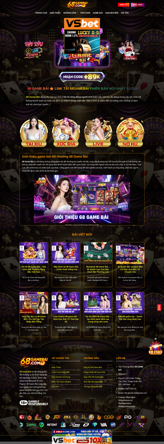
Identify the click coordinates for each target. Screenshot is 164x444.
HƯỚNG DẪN (69, 13)
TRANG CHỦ (41, 13)
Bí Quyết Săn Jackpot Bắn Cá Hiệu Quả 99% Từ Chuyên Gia (130, 269)
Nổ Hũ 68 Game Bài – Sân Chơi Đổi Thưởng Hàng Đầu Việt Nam (34, 269)
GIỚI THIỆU (55, 13)
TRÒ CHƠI (85, 13)
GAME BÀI (98, 13)
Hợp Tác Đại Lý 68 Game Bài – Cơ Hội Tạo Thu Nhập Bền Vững (34, 319)
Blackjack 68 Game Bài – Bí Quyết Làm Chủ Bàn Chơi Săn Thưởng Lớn (98, 269)
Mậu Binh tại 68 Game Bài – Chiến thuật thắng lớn (66, 268)
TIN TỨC (125, 13)
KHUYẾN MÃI (111, 13)
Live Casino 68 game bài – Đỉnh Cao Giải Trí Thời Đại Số (66, 319)
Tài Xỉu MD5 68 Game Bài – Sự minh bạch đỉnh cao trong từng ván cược (98, 319)
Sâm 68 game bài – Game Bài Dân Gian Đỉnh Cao (130, 317)
